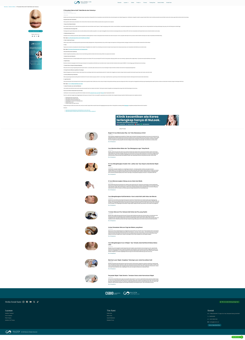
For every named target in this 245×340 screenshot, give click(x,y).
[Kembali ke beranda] (77, 2)
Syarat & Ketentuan (111, 317)
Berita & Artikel (12, 6)
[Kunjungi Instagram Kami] (23, 302)
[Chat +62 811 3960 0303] (237, 337)
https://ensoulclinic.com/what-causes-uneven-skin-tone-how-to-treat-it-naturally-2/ (81, 111)
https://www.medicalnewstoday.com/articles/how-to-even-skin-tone (78, 110)
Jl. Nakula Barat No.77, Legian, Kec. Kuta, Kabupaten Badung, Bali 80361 (224, 313)
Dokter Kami (109, 313)
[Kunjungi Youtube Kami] (30, 302)
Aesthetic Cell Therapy (10, 320)
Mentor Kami (109, 315)
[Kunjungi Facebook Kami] (27, 302)
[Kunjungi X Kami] (34, 302)
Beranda (6, 6)
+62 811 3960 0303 (213, 319)
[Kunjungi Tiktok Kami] (38, 302)
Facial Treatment (8, 315)
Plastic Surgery (8, 317)
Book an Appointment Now (34, 31)
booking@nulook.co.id (214, 321)
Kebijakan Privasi (110, 320)
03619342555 (212, 316)
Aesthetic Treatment (9, 313)
